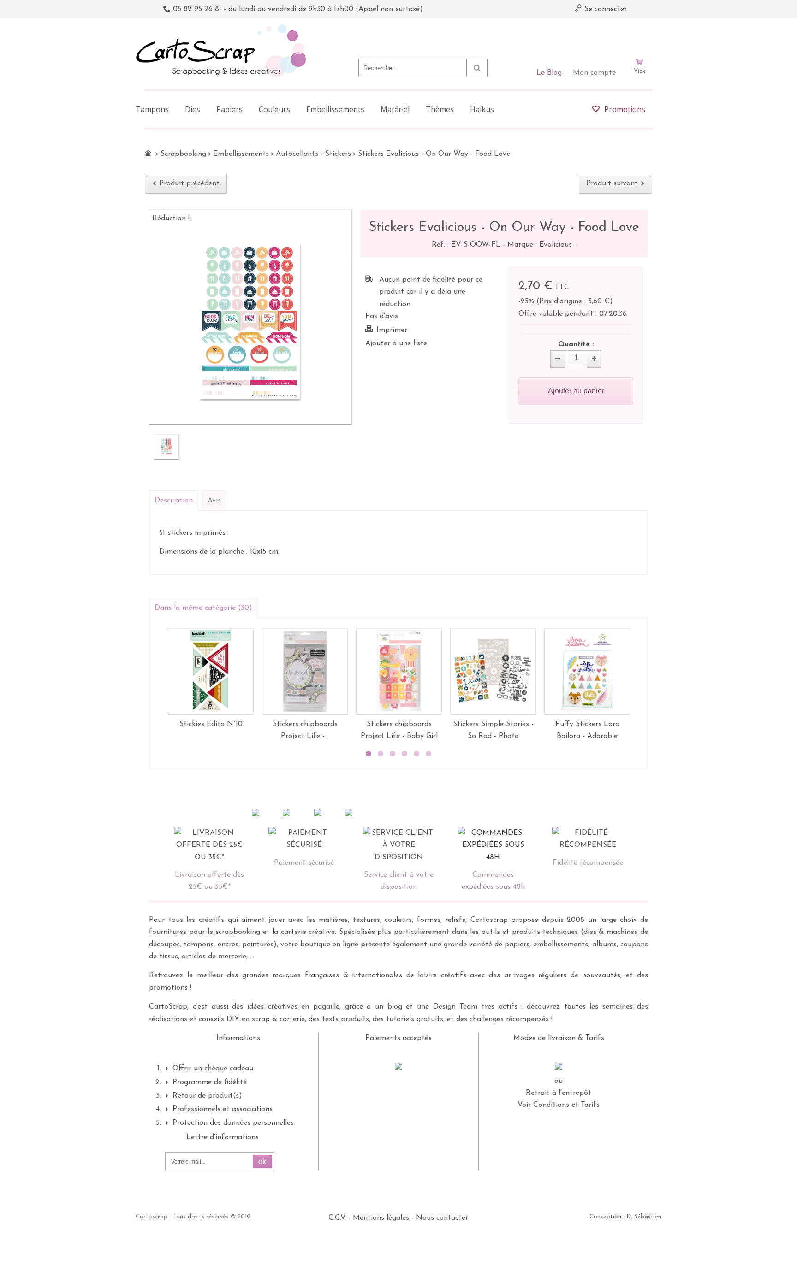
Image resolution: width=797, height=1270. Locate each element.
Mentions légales (381, 1218)
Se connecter (604, 9)
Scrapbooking (183, 154)
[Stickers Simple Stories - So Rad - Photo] (493, 671)
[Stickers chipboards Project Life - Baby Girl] (399, 671)
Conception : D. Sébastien (625, 1217)
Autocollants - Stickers (313, 154)
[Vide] (640, 36)
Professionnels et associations (222, 1109)
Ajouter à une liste (396, 343)
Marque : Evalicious (540, 244)
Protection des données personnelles (233, 1123)
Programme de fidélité (209, 1082)
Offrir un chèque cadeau (212, 1068)
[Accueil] (148, 153)
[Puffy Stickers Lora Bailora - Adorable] (587, 671)
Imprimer (391, 330)
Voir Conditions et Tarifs (558, 1105)
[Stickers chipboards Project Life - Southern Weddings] (305, 671)
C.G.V (337, 1218)
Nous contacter (442, 1218)
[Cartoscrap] (223, 28)
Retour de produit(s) (207, 1095)
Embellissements (241, 154)
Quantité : (576, 344)
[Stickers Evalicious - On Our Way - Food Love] (166, 447)
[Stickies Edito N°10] (211, 671)
